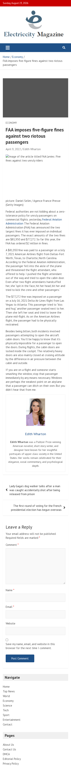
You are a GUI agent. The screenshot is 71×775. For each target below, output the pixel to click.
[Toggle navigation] (7, 47)
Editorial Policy (12, 759)
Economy (11, 122)
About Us (8, 744)
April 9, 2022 (13, 149)
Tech (6, 710)
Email (10, 607)
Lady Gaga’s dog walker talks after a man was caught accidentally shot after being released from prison (34, 490)
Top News (9, 691)
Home (6, 686)
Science (7, 705)
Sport (6, 715)
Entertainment (11, 719)
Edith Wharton (32, 149)
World (6, 696)
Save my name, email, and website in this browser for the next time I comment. (30, 646)
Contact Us (9, 749)
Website (10, 623)
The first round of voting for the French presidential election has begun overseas (36, 508)
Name (10, 590)
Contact (7, 724)
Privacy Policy (11, 763)
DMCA (6, 754)
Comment (12, 545)
